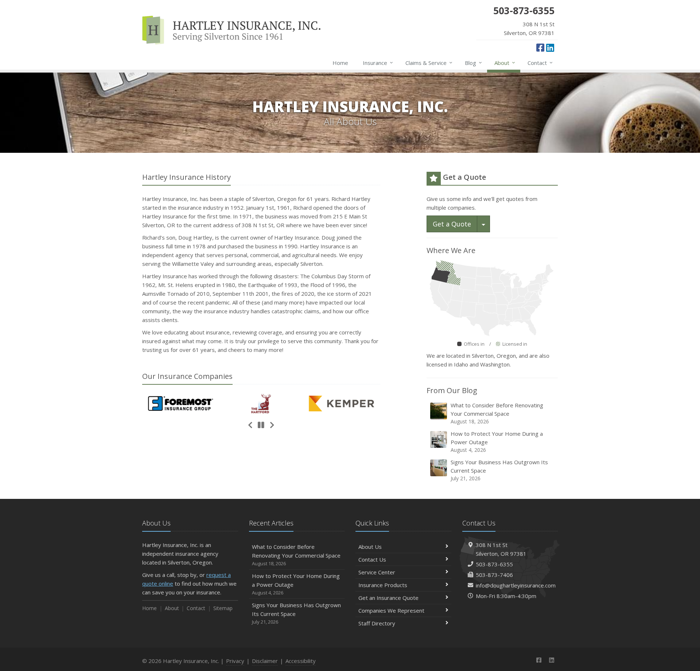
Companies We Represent (391, 610)
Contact (540, 62)
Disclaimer (265, 660)
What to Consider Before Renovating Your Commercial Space (497, 413)
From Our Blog (452, 390)
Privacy (235, 660)
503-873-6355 (494, 564)
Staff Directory (376, 623)
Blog (473, 62)
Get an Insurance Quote (388, 597)
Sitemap (223, 608)
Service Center (376, 572)
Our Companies (187, 376)
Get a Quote (452, 224)
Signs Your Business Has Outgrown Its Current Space (499, 470)
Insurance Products (382, 585)
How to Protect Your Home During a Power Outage (497, 441)
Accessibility (300, 660)
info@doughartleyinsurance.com (516, 585)
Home (340, 62)
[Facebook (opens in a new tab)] (540, 47)
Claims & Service (428, 62)
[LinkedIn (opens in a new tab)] (550, 47)
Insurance (378, 62)
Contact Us (372, 559)
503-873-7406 (494, 574)
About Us (370, 546)
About (504, 62)
